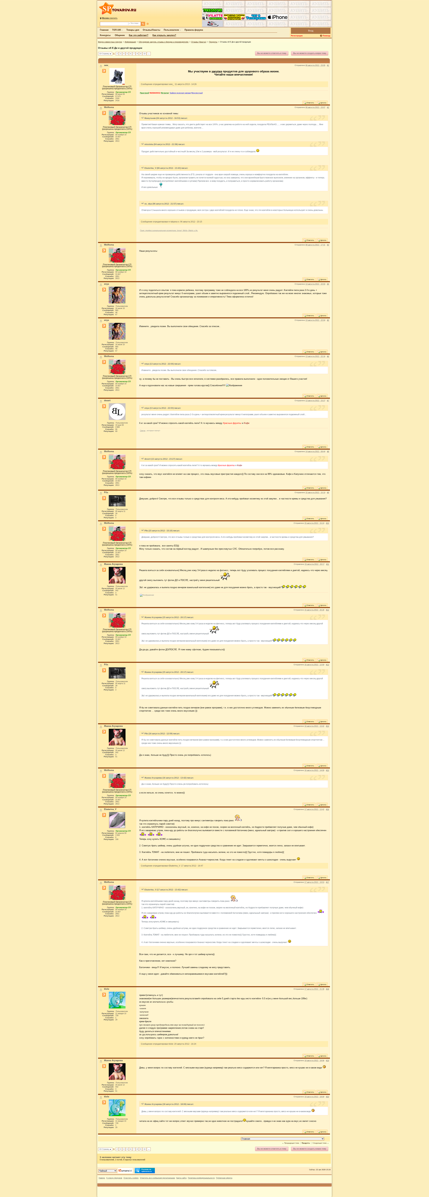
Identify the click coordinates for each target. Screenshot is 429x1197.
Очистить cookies (131, 1178)
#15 (327, 770)
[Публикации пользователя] (104, 71)
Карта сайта (181, 1178)
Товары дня (132, 30)
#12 (327, 610)
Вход (310, 30)
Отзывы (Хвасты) (198, 42)
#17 (327, 882)
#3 (328, 245)
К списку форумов (114, 1178)
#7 (328, 401)
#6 (328, 356)
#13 (327, 665)
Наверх (102, 1178)
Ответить (310, 103)
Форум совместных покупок (110, 42)
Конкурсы (105, 35)
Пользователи (171, 30)
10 (144, 54)
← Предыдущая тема (290, 1143)
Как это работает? (138, 35)
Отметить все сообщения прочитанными (157, 1178)
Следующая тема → (321, 1143)
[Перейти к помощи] (321, 35)
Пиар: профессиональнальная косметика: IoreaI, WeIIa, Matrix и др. (169, 230)
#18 (327, 989)
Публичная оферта (224, 1178)
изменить (109, 18)
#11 (327, 564)
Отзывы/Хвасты (151, 30)
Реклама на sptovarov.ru (146, 1170)
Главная (104, 30)
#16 (327, 809)
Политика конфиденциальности (201, 1178)
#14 (327, 726)
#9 (328, 492)
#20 (327, 1097)
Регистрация (296, 36)
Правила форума (194, 30)
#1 (328, 65)
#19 (327, 1061)
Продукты (213, 42)
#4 (328, 284)
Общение (120, 35)
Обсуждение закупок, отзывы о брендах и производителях (164, 42)
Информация (130, 42)
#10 (327, 523)
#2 (328, 107)
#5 (328, 320)
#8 (328, 451)
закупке (216, 71)
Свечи (142, 431)
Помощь (326, 36)
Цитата (323, 103)
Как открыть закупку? (164, 35)
